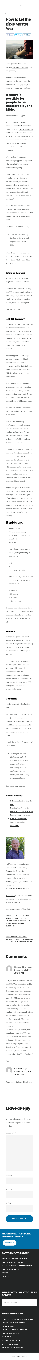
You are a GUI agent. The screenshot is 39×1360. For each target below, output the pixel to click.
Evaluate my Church (11, 1333)
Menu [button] (21, 6)
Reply (8, 1061)
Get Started (9, 1243)
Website (9, 1203)
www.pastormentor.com (18, 888)
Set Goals (6, 1337)
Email (9, 1189)
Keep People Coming (10, 1344)
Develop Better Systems (12, 1348)
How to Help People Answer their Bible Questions (18, 821)
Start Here (10, 895)
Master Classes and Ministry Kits (17, 1266)
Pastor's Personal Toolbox (14, 1259)
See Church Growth (11, 1340)
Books (5, 1273)
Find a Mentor (8, 1326)
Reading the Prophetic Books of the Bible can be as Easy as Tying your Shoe (21, 811)
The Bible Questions (20, 67)
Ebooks (5, 1276)
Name (9, 1176)
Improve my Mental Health (13, 1323)
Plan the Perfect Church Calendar (17, 1319)
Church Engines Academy (13, 1262)
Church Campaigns (10, 1269)
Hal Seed (18, 1068)
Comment (10, 1133)
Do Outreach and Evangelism (15, 1330)
